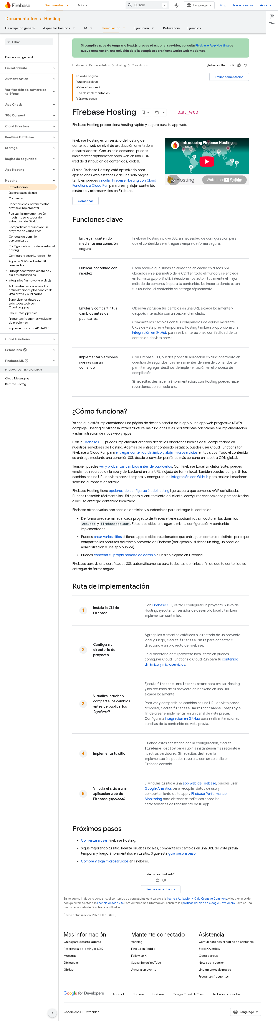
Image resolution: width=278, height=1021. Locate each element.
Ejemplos (194, 28)
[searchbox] (29, 41)
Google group (208, 956)
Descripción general (20, 28)
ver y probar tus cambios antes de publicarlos (135, 466)
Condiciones (72, 1012)
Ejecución (141, 28)
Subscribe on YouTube (146, 963)
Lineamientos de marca (215, 969)
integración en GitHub (149, 333)
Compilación (111, 28)
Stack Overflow (209, 949)
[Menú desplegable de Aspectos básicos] (75, 28)
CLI (93, 442)
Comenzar (85, 201)
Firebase (78, 65)
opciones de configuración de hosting (139, 491)
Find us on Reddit (143, 949)
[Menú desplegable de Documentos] (69, 5)
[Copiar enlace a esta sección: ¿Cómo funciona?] (131, 411)
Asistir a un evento (143, 969)
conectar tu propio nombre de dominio (125, 555)
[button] (25, 68)
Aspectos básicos (56, 28)
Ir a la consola (243, 5)
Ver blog (136, 942)
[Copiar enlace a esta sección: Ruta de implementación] (153, 586)
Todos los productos (226, 994)
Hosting (52, 19)
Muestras (70, 956)
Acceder (266, 5)
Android (118, 994)
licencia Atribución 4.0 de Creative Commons (197, 898)
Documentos (54, 5)
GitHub (68, 969)
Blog (223, 5)
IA (85, 28)
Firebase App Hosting (212, 45)
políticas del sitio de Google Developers (208, 903)
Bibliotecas (71, 963)
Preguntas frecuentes (213, 976)
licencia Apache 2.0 (110, 903)
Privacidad (92, 1012)
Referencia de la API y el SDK (83, 949)
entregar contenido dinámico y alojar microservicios (157, 452)
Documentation (21, 19)
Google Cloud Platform (188, 994)
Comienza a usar (94, 840)
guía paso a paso (182, 853)
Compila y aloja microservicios (105, 861)
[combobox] (147, 5)
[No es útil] (245, 65)
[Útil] (239, 65)
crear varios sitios (108, 537)
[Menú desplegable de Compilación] (125, 28)
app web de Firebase (199, 783)
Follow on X (139, 956)
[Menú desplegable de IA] (92, 28)
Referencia (171, 28)
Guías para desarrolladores (82, 942)
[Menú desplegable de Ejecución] (154, 28)
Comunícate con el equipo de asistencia (226, 942)
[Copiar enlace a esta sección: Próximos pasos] (126, 829)
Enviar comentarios (229, 77)
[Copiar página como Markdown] (157, 112)
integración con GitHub (189, 477)
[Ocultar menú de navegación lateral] (52, 1013)
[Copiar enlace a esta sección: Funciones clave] (127, 220)
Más (81, 5)
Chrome (138, 994)
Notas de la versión (212, 963)
